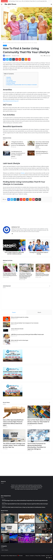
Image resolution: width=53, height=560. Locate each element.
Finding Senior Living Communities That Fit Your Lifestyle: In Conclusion (22, 84)
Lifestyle (9, 42)
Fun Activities (10, 80)
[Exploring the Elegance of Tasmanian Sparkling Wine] (31, 153)
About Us (27, 555)
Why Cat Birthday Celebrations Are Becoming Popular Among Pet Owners (42, 274)
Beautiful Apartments (11, 81)
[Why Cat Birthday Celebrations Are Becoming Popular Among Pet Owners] (43, 268)
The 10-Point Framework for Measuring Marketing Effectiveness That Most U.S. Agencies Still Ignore (36, 446)
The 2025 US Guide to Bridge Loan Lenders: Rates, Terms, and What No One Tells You (14, 445)
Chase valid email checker (17, 328)
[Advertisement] (26, 213)
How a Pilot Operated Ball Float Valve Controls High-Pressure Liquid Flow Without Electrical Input (13, 422)
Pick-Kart (21, 555)
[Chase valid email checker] (6, 330)
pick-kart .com (49, 555)
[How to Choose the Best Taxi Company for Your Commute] (6, 324)
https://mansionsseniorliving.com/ (10, 101)
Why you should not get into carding (19, 317)
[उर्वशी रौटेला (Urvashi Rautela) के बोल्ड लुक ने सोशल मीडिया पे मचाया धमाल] (6, 336)
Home (5, 42)
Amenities (9, 77)
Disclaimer (43, 555)
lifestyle (23, 173)
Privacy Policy (38, 555)
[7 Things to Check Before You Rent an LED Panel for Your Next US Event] (26, 538)
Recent (39, 312)
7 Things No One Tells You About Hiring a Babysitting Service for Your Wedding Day (18, 143)
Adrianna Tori (7, 55)
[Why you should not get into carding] (6, 319)
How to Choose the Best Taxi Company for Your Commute (24, 323)
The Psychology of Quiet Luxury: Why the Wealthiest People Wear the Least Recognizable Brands (28, 1)
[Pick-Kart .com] (10, 4)
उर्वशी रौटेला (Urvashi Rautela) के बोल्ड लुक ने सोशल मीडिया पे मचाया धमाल (27, 334)
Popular (14, 312)
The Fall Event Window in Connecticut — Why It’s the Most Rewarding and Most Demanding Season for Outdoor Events (25, 275)
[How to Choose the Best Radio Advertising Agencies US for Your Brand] (43, 528)
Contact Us (32, 555)
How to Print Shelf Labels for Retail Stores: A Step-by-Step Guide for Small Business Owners (38, 421)
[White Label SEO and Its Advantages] (6, 342)
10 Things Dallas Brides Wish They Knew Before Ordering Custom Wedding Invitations (10, 274)
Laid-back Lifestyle (11, 83)
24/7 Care (9, 78)
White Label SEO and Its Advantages (19, 340)
